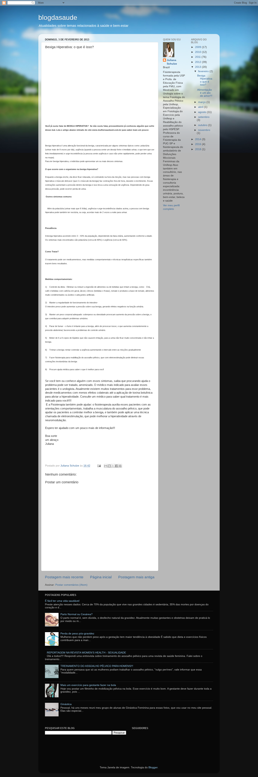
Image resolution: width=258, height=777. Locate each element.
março (202, 102)
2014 (198, 139)
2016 (198, 144)
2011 (198, 57)
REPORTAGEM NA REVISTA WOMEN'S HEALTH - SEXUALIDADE (86, 652)
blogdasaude (57, 17)
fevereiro (203, 71)
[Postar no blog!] (109, 466)
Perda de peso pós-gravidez (77, 633)
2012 (198, 62)
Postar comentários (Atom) (71, 584)
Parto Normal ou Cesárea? (76, 614)
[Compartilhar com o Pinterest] (120, 466)
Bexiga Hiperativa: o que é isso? (205, 80)
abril (201, 107)
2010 (198, 52)
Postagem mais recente (64, 577)
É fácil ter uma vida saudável (62, 600)
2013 (198, 67)
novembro (204, 130)
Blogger (153, 767)
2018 (198, 149)
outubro (203, 125)
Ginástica (66, 704)
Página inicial (101, 577)
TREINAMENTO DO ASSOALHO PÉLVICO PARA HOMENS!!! (96, 666)
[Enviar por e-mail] (106, 466)
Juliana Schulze (172, 62)
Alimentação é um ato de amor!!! (204, 92)
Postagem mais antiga (136, 577)
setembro (203, 117)
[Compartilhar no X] (113, 466)
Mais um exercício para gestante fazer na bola (88, 685)
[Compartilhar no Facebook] (116, 466)
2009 (198, 47)
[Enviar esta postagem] (99, 465)
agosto (202, 112)
